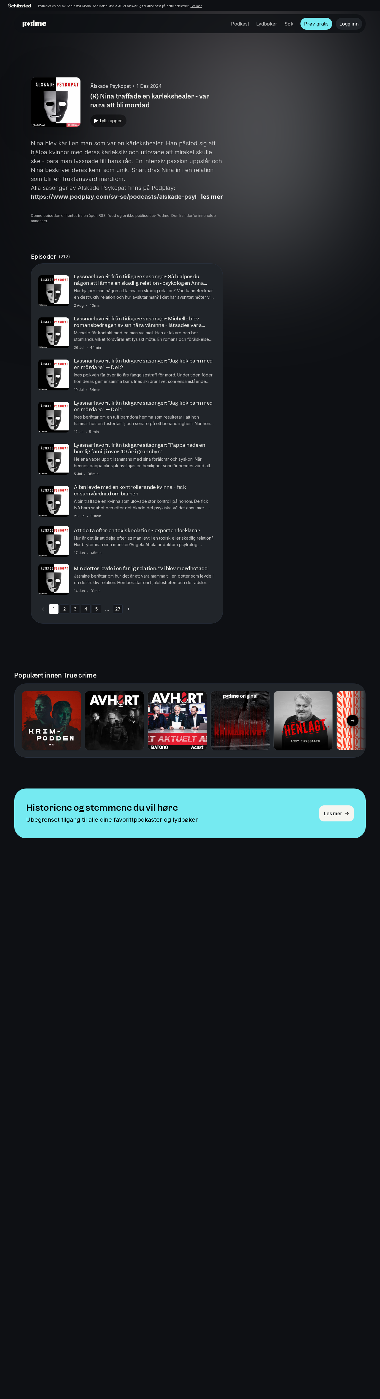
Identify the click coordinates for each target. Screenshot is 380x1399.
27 (118, 608)
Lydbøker (266, 24)
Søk (288, 24)
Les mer (196, 6)
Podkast (240, 24)
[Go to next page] (128, 609)
